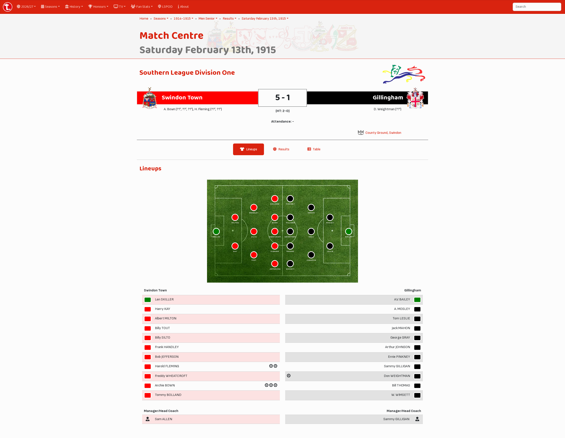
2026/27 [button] (27, 7)
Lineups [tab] (251, 149)
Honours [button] (99, 7)
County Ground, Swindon (383, 133)
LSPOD (167, 7)
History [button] (75, 7)
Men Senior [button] (206, 19)
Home (143, 19)
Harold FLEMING (167, 366)
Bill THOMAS (401, 385)
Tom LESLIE (401, 318)
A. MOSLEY (402, 309)
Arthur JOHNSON (397, 347)
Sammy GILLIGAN (397, 366)
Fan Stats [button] (143, 7)
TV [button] (121, 7)
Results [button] (228, 19)
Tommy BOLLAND (168, 395)
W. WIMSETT (400, 395)
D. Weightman (384, 109)
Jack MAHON (401, 328)
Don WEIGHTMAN (397, 376)
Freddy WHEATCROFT (171, 376)
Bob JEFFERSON (167, 357)
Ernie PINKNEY (399, 357)
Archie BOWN (165, 385)
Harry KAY (162, 309)
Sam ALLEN (163, 419)
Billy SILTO (162, 337)
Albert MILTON (165, 318)
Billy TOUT (162, 328)
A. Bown (169, 109)
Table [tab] (316, 149)
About (184, 7)
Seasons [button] (51, 7)
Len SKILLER (164, 299)
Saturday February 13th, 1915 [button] (263, 19)
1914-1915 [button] (182, 19)
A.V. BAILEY (402, 299)
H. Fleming (202, 109)
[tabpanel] (282, 296)
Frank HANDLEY (167, 347)
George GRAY (400, 337)
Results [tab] (283, 149)
